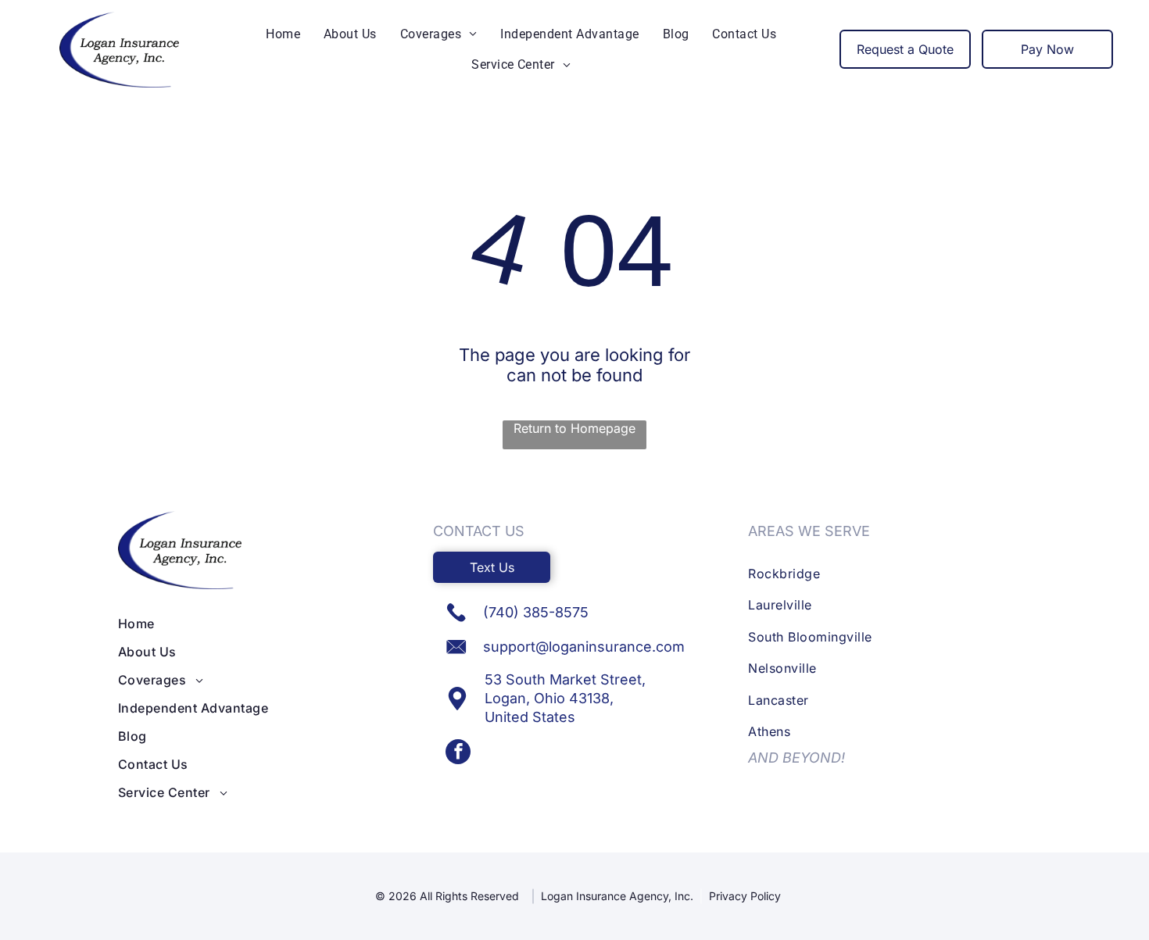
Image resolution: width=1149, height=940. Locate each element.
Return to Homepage (574, 428)
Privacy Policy (745, 895)
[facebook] (458, 753)
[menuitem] (283, 34)
